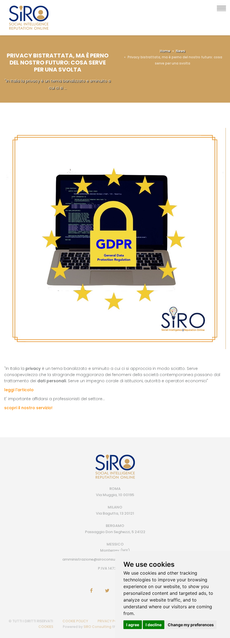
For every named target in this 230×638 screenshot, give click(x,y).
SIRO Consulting (97, 626)
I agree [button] (132, 624)
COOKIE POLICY (75, 621)
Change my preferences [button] (191, 624)
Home (165, 51)
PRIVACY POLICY (111, 621)
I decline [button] (154, 624)
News (180, 51)
